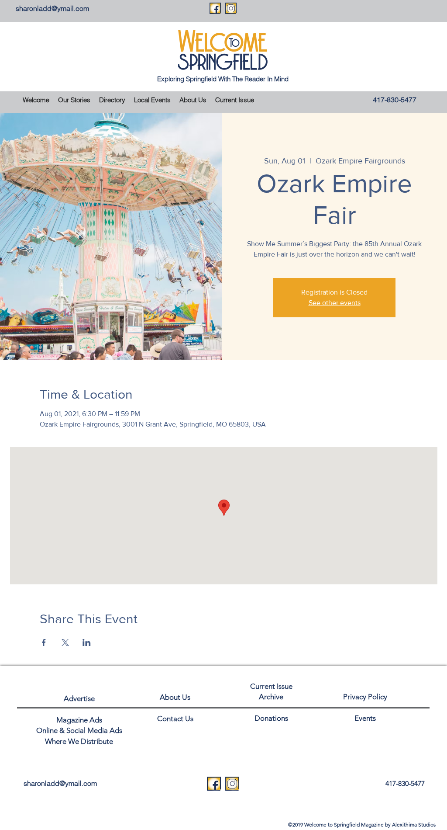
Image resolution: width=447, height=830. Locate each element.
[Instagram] (231, 8)
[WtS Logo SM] (214, 784)
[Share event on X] (65, 642)
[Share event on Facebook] (44, 642)
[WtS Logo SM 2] (232, 784)
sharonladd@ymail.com (52, 8)
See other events (335, 302)
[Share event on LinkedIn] (87, 642)
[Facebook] (215, 8)
